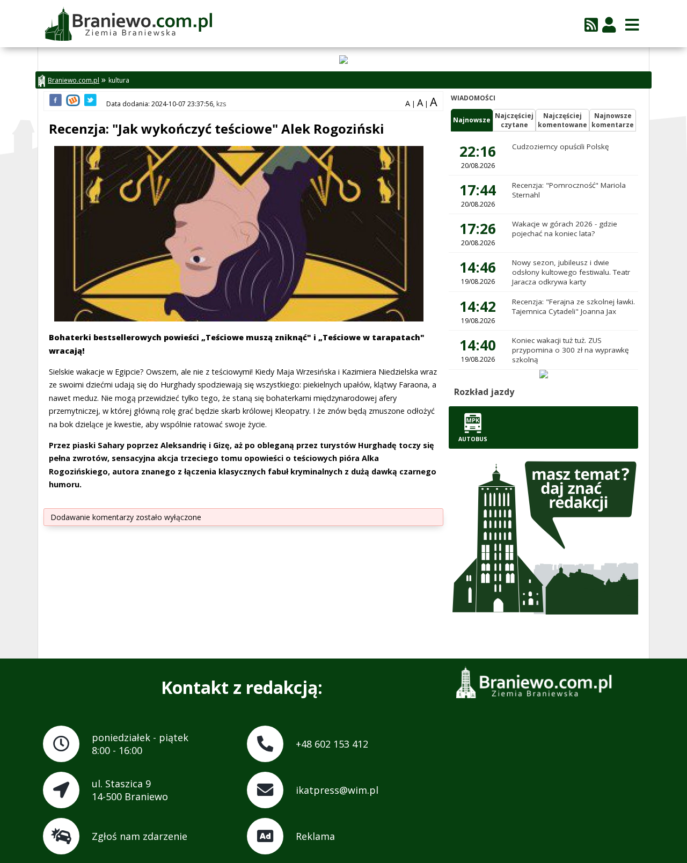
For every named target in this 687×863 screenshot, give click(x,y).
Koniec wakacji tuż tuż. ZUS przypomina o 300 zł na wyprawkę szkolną (570, 349)
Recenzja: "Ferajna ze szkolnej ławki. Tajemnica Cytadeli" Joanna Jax (573, 306)
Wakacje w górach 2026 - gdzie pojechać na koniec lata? (564, 228)
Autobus (472, 439)
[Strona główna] (128, 24)
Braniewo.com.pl (73, 80)
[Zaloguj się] (609, 24)
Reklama (315, 836)
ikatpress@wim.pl (337, 790)
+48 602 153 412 (332, 743)
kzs (221, 103)
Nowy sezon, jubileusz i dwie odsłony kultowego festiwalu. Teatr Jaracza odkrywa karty (571, 272)
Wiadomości (473, 98)
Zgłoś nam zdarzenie (139, 836)
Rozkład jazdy (484, 392)
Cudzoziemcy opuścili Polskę (560, 146)
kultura (118, 80)
